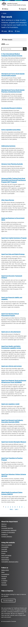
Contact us (4, 534)
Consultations (5, 574)
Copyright (4, 549)
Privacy (3, 553)
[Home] (14, 4)
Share (18, 31)
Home (4, 13)
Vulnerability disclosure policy (9, 561)
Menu (6, 9)
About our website (6, 545)
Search (23, 9)
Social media (5, 557)
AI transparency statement (8, 530)
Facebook (4, 576)
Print (11, 31)
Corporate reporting (7, 528)
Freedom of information (8, 532)
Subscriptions (5, 559)
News (2, 572)
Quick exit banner (6, 555)
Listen (5, 31)
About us (3, 524)
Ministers (3, 526)
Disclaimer (4, 551)
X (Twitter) (4, 580)
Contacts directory (6, 536)
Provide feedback (8, 600)
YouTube (3, 582)
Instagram (4, 585)
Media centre (5, 570)
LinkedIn (3, 578)
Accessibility (4, 547)
